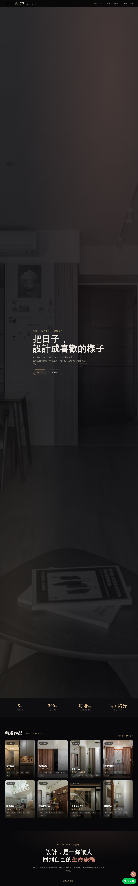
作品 (102, 3)
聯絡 (132, 3)
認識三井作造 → (69, 881)
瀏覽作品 (39, 372)
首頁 (95, 3)
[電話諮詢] (133, 874)
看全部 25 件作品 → (125, 736)
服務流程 (116, 3)
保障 (125, 3)
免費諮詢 (55, 372)
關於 (108, 3)
